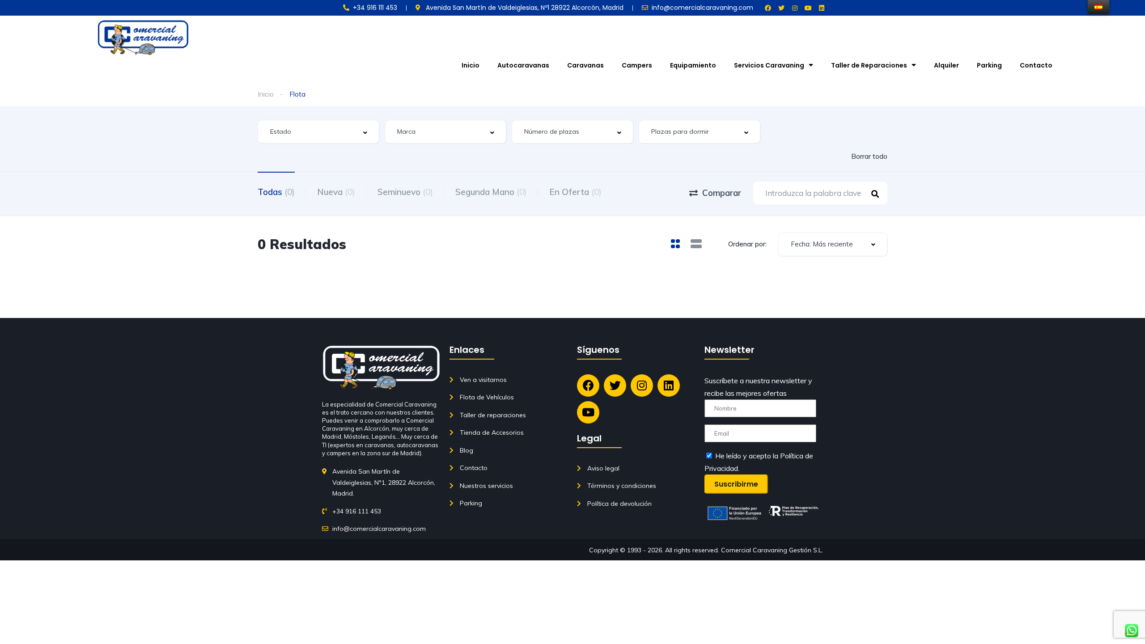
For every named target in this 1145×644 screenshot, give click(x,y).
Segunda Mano (491, 191)
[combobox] (318, 132)
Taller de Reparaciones (869, 65)
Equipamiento (693, 65)
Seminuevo (405, 191)
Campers (637, 65)
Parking (989, 65)
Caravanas (585, 65)
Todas (276, 191)
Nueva (336, 191)
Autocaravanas (523, 65)
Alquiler (946, 65)
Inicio (470, 65)
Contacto (1036, 65)
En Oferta (575, 191)
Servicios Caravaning (769, 65)
